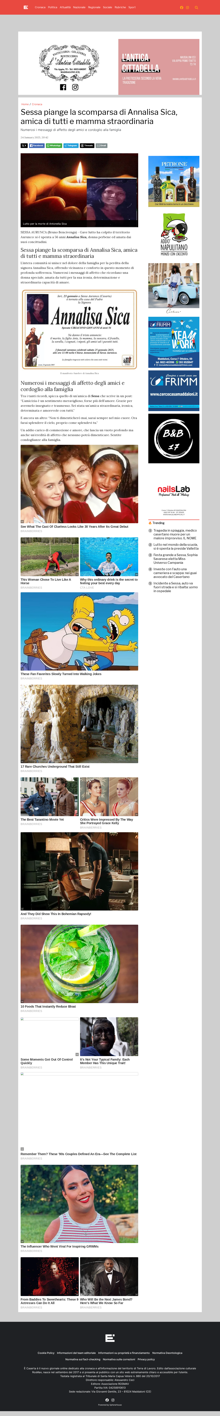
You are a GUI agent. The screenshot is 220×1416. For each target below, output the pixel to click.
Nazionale (79, 7)
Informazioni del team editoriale (76, 1352)
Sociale (107, 7)
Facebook (38, 145)
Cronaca (40, 7)
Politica (52, 7)
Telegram (72, 145)
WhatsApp (55, 145)
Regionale (94, 7)
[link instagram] (187, 7)
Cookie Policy (46, 1352)
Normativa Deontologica (167, 1352)
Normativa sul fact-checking (82, 1359)
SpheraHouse (116, 1405)
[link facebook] (182, 7)
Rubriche (120, 7)
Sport (132, 7)
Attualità (65, 7)
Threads (88, 145)
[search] (196, 7)
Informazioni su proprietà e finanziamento (124, 1352)
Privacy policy (146, 1359)
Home (25, 104)
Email (103, 145)
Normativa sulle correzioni (119, 1359)
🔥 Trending (156, 523)
